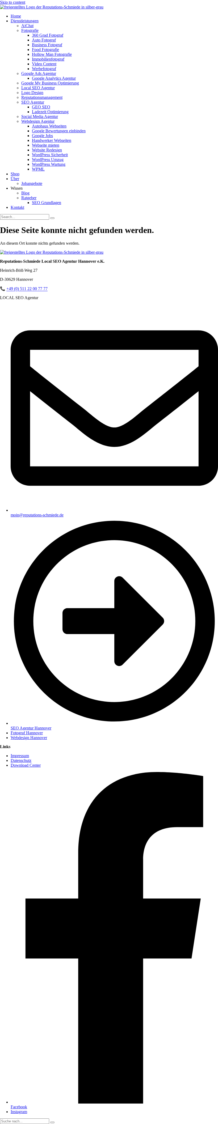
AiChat (27, 25)
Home (16, 16)
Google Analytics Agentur (54, 78)
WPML (38, 169)
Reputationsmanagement (41, 97)
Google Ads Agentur (38, 73)
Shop (15, 174)
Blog (25, 193)
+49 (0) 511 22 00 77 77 (27, 288)
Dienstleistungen (25, 21)
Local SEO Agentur (38, 88)
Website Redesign (47, 150)
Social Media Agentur (39, 116)
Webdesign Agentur (37, 121)
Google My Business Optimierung (50, 83)
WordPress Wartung (48, 164)
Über (15, 178)
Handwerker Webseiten (51, 140)
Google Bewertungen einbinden (59, 131)
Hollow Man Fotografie (52, 54)
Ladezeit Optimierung (50, 111)
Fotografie (30, 30)
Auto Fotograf (44, 40)
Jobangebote (31, 183)
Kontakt (17, 207)
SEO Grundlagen (46, 202)
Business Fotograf (47, 45)
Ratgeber (28, 198)
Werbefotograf (44, 68)
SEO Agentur (32, 102)
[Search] (52, 218)
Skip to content (12, 2)
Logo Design (32, 92)
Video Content (44, 64)
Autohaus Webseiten (49, 126)
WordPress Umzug (48, 159)
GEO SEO (41, 107)
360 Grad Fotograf (47, 35)
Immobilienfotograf (48, 59)
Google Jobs (42, 135)
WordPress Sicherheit (50, 154)
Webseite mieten (45, 145)
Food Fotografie (45, 49)
